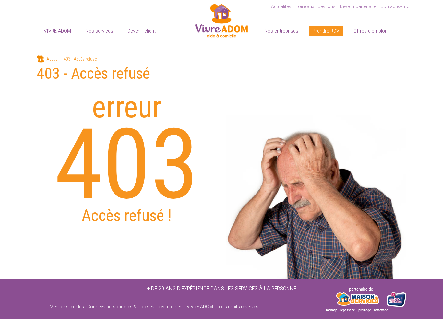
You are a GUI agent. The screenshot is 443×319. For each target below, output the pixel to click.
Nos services (99, 31)
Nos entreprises (281, 31)
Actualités (281, 6)
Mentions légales (67, 306)
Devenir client (141, 31)
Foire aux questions (315, 6)
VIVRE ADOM (57, 31)
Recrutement (171, 306)
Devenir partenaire (358, 6)
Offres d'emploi (369, 31)
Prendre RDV (326, 31)
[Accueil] (221, 19)
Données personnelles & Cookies (120, 306)
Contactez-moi (395, 6)
